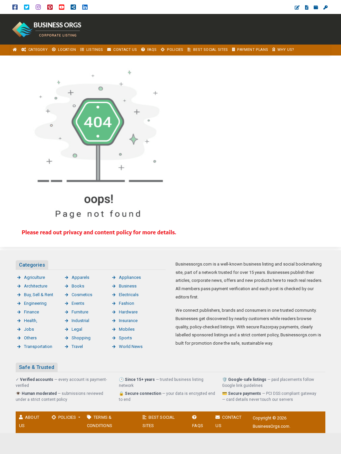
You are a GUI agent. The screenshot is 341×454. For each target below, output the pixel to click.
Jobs (29, 329)
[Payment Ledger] (316, 7)
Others (30, 337)
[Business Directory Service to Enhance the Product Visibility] (47, 28)
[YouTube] (61, 6)
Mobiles (127, 329)
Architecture (35, 286)
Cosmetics (82, 294)
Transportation (38, 346)
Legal (77, 329)
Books (78, 286)
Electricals (129, 294)
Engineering (35, 303)
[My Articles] (306, 7)
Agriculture (34, 277)
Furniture (80, 311)
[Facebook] (15, 6)
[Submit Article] (297, 7)
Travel (77, 346)
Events (78, 303)
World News (131, 346)
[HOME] (15, 50)
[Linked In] (85, 6)
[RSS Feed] (73, 6)
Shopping (81, 337)
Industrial (80, 320)
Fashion (126, 303)
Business (128, 286)
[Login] (325, 7)
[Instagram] (38, 6)
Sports (125, 337)
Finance (31, 311)
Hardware (128, 311)
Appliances (130, 277)
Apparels (80, 277)
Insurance (128, 320)
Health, (30, 320)
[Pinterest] (50, 6)
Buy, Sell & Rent (38, 294)
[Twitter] (26, 6)
